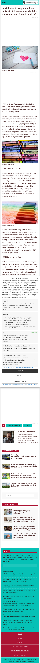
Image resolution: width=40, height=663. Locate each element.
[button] (37, 278)
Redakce (20, 634)
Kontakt (35, 384)
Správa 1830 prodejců (9, 367)
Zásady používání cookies (20, 646)
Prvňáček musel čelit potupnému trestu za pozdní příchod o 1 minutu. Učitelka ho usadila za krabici (24, 466)
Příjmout (20, 371)
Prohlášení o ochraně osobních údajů (22, 384)
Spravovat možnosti (20, 381)
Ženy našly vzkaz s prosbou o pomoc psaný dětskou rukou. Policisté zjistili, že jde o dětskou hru (23, 456)
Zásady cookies (7, 384)
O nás (20, 638)
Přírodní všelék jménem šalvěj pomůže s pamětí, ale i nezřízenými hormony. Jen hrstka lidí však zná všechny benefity (18, 622)
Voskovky (27, 425)
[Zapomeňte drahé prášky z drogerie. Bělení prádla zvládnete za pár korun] (8, 512)
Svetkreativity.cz (30, 555)
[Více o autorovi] (32, 442)
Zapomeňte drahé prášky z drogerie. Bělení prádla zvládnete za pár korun (23, 511)
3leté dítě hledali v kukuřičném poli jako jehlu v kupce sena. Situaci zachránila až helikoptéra (23, 485)
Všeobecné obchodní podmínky (20, 651)
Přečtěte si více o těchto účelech (24, 367)
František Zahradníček (26, 432)
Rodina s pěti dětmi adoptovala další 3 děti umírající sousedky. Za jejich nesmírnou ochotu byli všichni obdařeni (23, 475)
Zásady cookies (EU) (20, 655)
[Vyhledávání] (20, 495)
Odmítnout (20, 376)
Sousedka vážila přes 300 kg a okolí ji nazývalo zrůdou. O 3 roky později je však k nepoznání (24, 535)
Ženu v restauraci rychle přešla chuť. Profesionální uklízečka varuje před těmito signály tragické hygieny (24, 528)
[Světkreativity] (31, 2)
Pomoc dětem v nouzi (14, 425)
